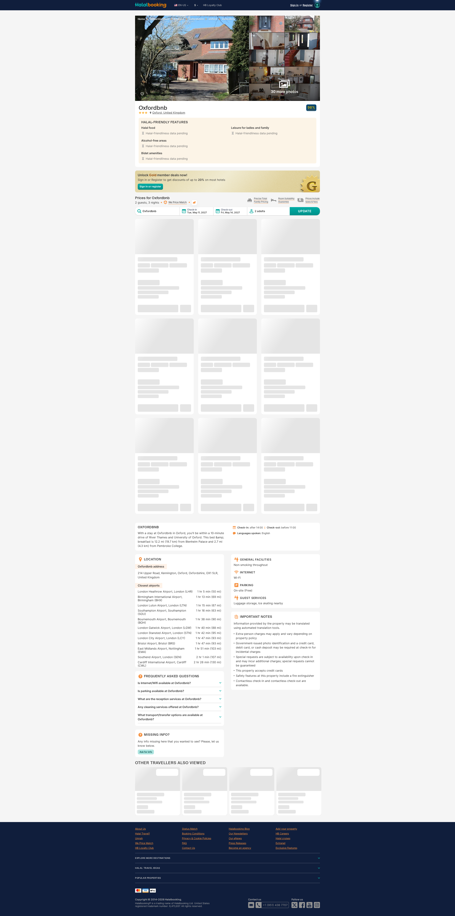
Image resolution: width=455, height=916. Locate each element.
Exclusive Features (286, 848)
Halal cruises (283, 838)
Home (141, 19)
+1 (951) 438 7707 (275, 905)
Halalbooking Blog (239, 828)
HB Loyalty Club (212, 5)
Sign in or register (150, 186)
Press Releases (237, 843)
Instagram (317, 905)
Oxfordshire (196, 19)
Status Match (189, 828)
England (179, 19)
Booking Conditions (193, 833)
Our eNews (235, 838)
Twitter (294, 905)
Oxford (212, 19)
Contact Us (188, 848)
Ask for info (146, 751)
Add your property (286, 828)
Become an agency (240, 848)
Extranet (280, 843)
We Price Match (144, 843)
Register (308, 5)
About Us (140, 828)
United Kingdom (159, 19)
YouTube (309, 905)
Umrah (139, 838)
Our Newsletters (238, 833)
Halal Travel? (142, 833)
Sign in (294, 5)
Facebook (302, 905)
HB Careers (282, 833)
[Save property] (142, 93)
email (251, 905)
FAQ (184, 843)
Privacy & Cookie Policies (196, 838)
